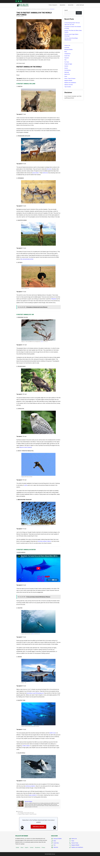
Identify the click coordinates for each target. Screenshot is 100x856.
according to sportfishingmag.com (35, 693)
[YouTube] (19, 1)
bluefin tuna (52, 732)
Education (70, 5)
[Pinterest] (21, 1)
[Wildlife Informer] (22, 5)
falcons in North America (25, 447)
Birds (65, 51)
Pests (65, 76)
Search (66, 10)
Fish (65, 59)
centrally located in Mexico (44, 541)
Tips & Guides (67, 86)
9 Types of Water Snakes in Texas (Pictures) (27, 814)
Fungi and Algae (68, 64)
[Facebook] (16, 1)
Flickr (42, 341)
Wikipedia (53, 298)
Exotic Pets (67, 55)
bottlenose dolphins (30, 786)
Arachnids (66, 47)
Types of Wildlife (52, 5)
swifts (25, 485)
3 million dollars (26, 745)
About (22, 847)
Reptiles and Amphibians (70, 82)
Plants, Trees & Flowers (69, 78)
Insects (66, 68)
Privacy (43, 847)
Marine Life (67, 74)
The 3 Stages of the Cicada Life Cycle (26, 812)
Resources (62, 5)
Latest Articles (80, 5)
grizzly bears (36, 172)
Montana (49, 169)
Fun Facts (66, 62)
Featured (66, 57)
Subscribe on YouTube (38, 826)
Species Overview (68, 84)
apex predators (33, 795)
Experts (26, 847)
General (66, 66)
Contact (31, 847)
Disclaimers (37, 847)
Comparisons (67, 53)
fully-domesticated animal (26, 259)
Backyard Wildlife (68, 49)
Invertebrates (67, 70)
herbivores (45, 172)
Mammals (66, 72)
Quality (17, 847)
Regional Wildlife (68, 80)
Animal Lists (20, 811)
